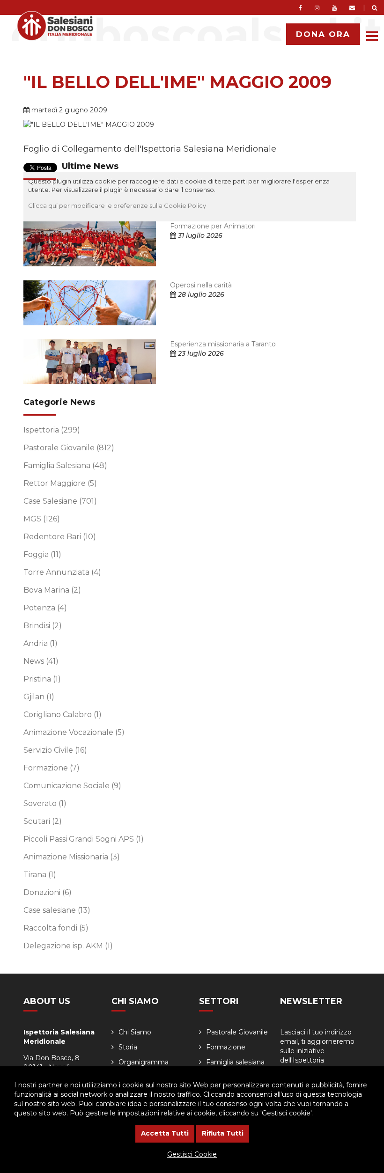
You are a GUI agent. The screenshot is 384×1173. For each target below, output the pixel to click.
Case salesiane (56, 910)
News (41, 661)
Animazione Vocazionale (74, 732)
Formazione (51, 767)
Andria (40, 643)
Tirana (39, 874)
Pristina (42, 678)
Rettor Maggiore (60, 483)
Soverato (44, 803)
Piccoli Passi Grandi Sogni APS (83, 839)
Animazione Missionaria (71, 856)
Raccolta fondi (56, 928)
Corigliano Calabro (62, 714)
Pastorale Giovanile (68, 447)
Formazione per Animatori (213, 226)
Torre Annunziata (62, 572)
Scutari (42, 821)
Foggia (42, 554)
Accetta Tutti (165, 1133)
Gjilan (38, 696)
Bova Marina (52, 590)
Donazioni (47, 892)
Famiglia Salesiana (65, 465)
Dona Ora (323, 34)
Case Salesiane (60, 501)
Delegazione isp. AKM (68, 945)
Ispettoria (51, 429)
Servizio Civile (55, 750)
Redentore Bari (59, 536)
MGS (41, 518)
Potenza (45, 607)
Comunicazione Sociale (72, 785)
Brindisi (42, 625)
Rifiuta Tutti (223, 1133)
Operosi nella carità (201, 285)
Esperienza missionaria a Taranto (223, 344)
